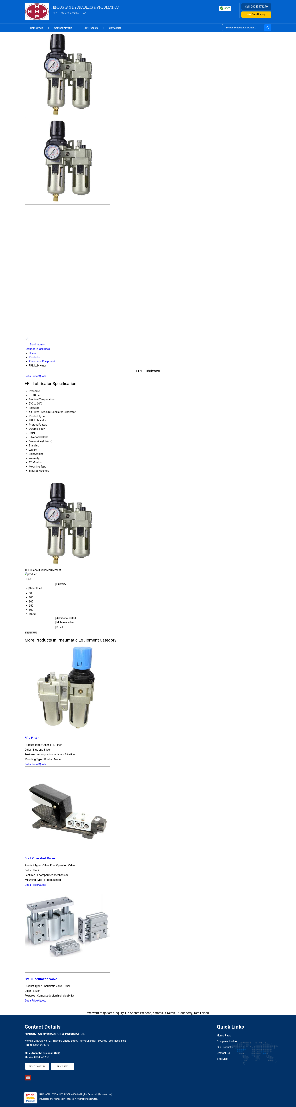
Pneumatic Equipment (42, 361)
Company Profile (63, 28)
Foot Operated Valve (40, 858)
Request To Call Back (37, 349)
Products (34, 357)
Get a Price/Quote (35, 376)
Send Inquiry (259, 14)
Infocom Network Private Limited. (82, 1099)
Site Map (222, 1058)
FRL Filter (32, 738)
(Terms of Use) (105, 1094)
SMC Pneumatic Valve (41, 979)
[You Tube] (28, 1079)
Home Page (36, 28)
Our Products (91, 28)
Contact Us (115, 28)
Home (32, 353)
